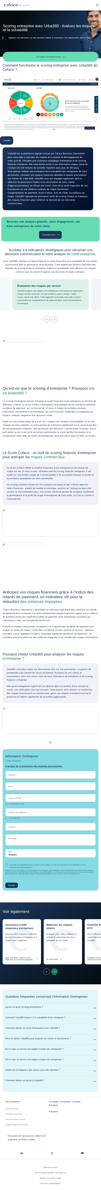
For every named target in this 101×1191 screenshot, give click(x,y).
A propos (53, 1111)
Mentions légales (50, 1167)
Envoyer (11, 885)
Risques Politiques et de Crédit (17, 1125)
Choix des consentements (50, 1183)
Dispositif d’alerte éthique (50, 1178)
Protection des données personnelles (50, 1173)
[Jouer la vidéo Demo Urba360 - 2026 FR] (50, 104)
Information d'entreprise (14, 1114)
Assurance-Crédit (12, 1109)
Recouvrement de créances (15, 1119)
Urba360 (7, 140)
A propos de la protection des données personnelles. (34, 766)
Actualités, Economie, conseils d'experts (64, 1103)
